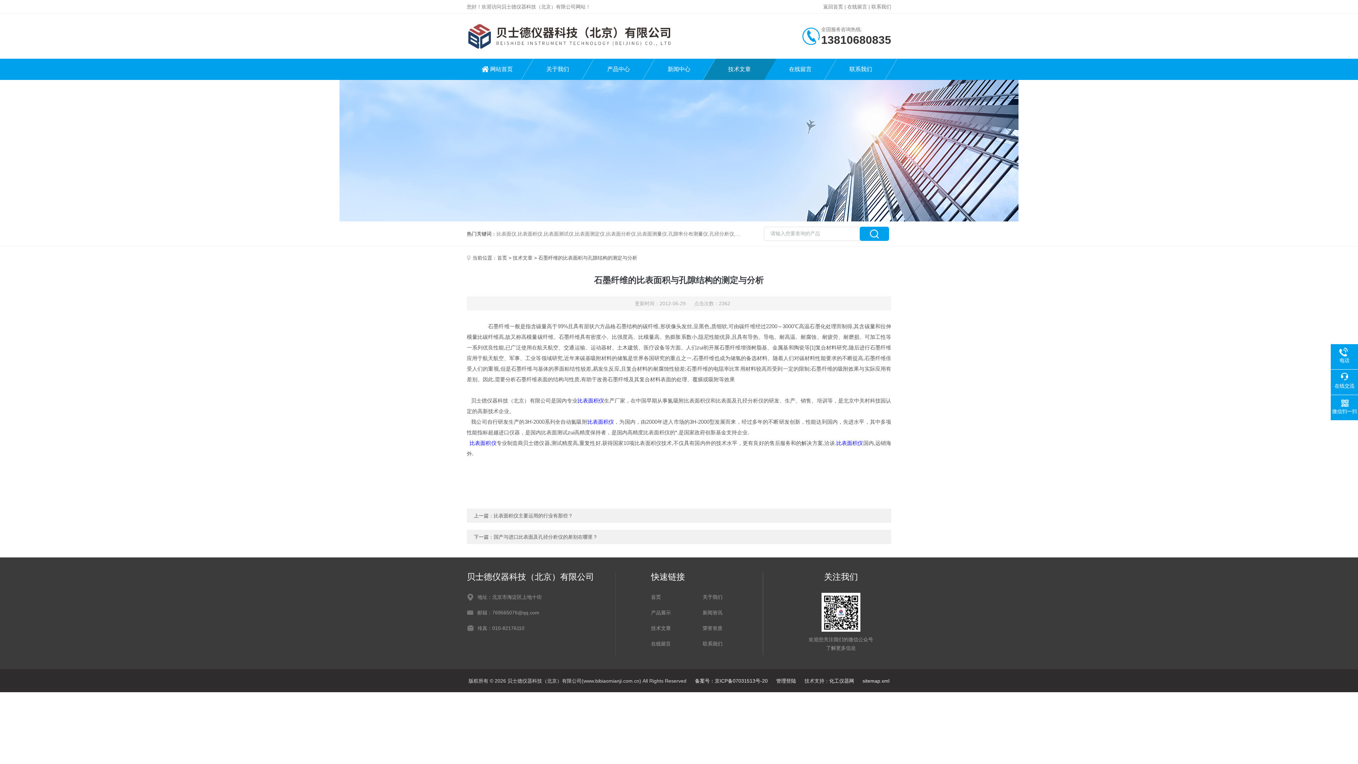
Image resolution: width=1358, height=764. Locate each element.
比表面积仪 (591, 401)
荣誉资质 (712, 628)
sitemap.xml (876, 681)
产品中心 (618, 69)
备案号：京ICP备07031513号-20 (731, 681)
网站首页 (501, 69)
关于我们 (557, 69)
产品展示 (661, 612)
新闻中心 (679, 69)
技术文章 (739, 69)
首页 (502, 258)
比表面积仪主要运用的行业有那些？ (533, 516)
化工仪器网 (841, 681)
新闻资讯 (712, 612)
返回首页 (833, 7)
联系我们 (881, 7)
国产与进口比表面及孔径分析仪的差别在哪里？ (546, 537)
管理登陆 (786, 681)
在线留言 (857, 7)
